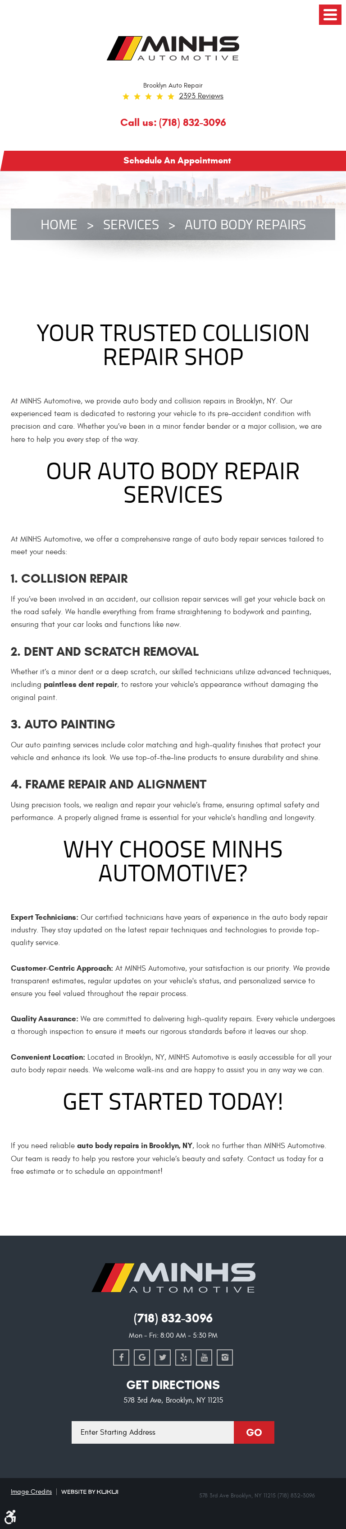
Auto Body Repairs (245, 224)
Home (59, 224)
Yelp (183, 1357)
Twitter (163, 1357)
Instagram (225, 1357)
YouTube (204, 1357)
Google (142, 1357)
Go (254, 1432)
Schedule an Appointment (177, 160)
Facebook (121, 1357)
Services (131, 224)
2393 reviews (201, 96)
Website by (89, 1492)
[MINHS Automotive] (173, 48)
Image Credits (31, 1492)
